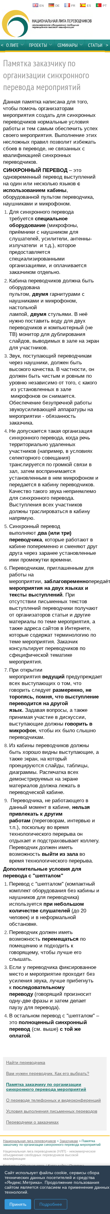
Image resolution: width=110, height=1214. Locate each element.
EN (41, 5)
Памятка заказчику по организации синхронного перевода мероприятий (46, 1087)
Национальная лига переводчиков (29, 1141)
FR (72, 5)
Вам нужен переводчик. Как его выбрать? (47, 1073)
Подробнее (50, 1204)
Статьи (95, 45)
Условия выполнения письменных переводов (51, 1111)
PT (104, 5)
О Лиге (12, 45)
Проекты (38, 45)
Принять (17, 1204)
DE (57, 5)
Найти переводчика (25, 1062)
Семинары (67, 45)
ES (88, 5)
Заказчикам (69, 1141)
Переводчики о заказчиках (32, 1122)
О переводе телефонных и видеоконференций (53, 1100)
